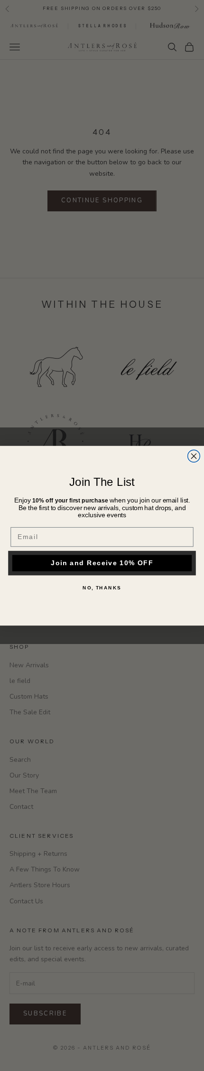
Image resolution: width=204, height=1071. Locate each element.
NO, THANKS (102, 587)
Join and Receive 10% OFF (102, 562)
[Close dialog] (194, 456)
